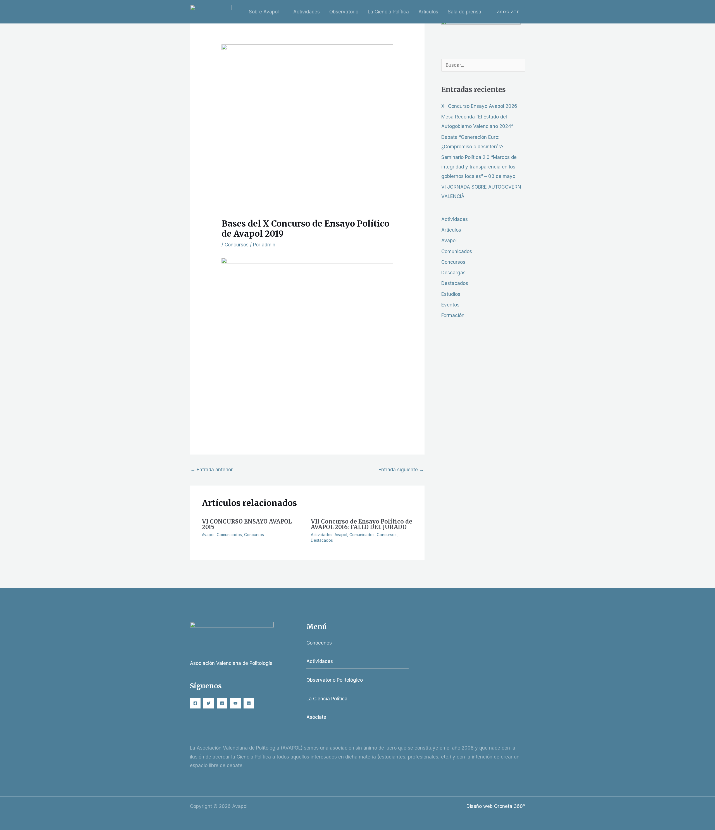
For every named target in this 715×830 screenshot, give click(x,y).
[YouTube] (235, 703)
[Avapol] (211, 11)
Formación (452, 315)
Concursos (237, 245)
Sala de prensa (464, 12)
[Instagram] (222, 703)
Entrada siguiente (401, 469)
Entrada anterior (211, 469)
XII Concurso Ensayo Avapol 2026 (479, 106)
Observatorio (343, 12)
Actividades (306, 12)
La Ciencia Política (388, 12)
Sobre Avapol (264, 12)
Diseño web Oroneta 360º (495, 806)
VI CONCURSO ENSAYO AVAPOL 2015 (247, 524)
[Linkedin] (249, 703)
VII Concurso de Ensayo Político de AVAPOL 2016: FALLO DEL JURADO (361, 524)
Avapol (208, 534)
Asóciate (316, 717)
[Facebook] (195, 703)
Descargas (453, 272)
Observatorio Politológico (334, 680)
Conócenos (319, 643)
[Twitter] (208, 703)
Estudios (450, 294)
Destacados (322, 540)
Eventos (450, 305)
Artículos (428, 12)
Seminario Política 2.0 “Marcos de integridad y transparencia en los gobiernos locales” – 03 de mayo (479, 166)
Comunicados (229, 534)
